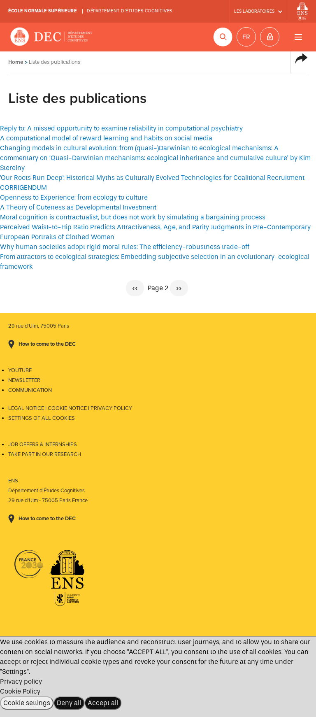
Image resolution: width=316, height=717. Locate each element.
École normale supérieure (42, 11)
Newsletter (24, 380)
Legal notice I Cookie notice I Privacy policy (70, 408)
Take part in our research (44, 454)
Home (15, 62)
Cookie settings (26, 703)
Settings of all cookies (41, 418)
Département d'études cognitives (129, 11)
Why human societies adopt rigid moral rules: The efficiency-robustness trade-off (124, 247)
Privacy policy (21, 681)
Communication (30, 390)
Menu (298, 37)
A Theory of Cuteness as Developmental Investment (78, 207)
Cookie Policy (20, 691)
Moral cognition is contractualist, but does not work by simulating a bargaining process (132, 217)
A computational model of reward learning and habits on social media (106, 138)
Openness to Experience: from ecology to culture (74, 197)
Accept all (103, 703)
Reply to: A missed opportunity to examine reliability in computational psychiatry (121, 128)
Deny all (69, 703)
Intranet (269, 37)
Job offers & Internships (42, 444)
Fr (246, 37)
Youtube (20, 370)
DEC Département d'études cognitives (51, 37)
